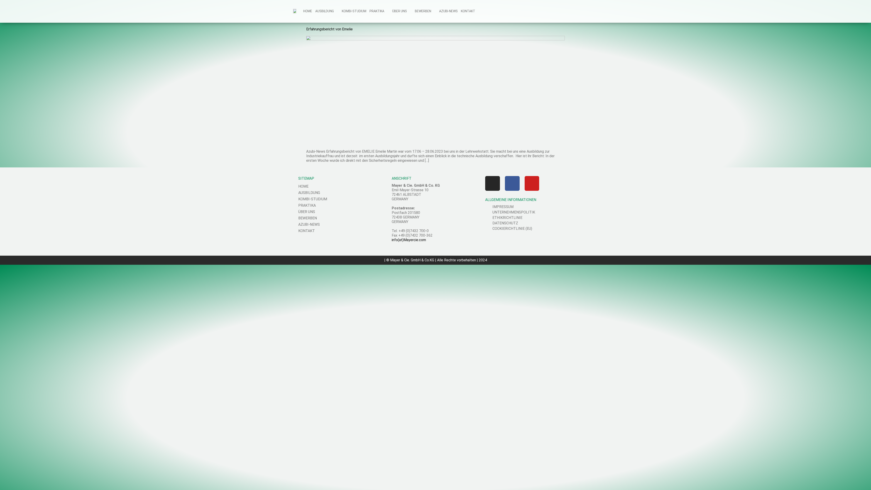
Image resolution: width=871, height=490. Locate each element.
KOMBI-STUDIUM (354, 11)
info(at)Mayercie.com (409, 240)
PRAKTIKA (376, 11)
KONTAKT (468, 11)
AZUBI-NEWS (448, 11)
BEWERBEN (423, 11)
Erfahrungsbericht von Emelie (329, 29)
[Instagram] (492, 183)
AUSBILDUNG (324, 11)
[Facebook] (512, 183)
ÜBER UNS (399, 11)
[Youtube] (532, 183)
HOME (307, 11)
